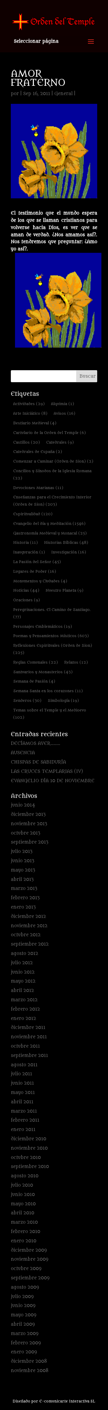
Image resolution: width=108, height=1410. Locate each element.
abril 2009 (23, 1324)
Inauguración (29, 552)
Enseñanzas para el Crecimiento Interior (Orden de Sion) (52, 501)
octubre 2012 (25, 934)
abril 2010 (22, 1213)
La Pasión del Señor (37, 561)
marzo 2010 (24, 1222)
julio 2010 (22, 1185)
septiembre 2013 (29, 842)
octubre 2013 (25, 833)
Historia (25, 542)
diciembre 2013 (28, 814)
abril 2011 (22, 1102)
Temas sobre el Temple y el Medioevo (49, 714)
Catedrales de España (37, 451)
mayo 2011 (23, 1092)
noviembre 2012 (29, 925)
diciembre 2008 (29, 1361)
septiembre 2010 (30, 1166)
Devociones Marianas (38, 487)
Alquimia (62, 403)
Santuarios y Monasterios (43, 672)
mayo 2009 (23, 1315)
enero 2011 (23, 1129)
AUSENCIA (23, 752)
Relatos (76, 662)
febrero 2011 (25, 1120)
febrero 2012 (25, 1009)
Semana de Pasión (34, 681)
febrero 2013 (25, 897)
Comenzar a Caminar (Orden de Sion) (53, 461)
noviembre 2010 (29, 1148)
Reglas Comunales (35, 662)
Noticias (26, 590)
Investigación (68, 552)
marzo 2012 (24, 999)
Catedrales (60, 442)
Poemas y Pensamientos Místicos (51, 636)
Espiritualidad (32, 514)
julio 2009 (22, 1296)
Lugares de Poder (34, 571)
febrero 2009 (26, 1343)
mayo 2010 (23, 1204)
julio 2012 (22, 962)
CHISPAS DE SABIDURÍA (38, 762)
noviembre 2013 (29, 823)
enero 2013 (23, 907)
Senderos (27, 700)
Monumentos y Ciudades (40, 581)
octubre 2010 (26, 1157)
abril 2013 (22, 879)
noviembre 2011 (29, 1037)
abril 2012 (22, 990)
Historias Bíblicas (66, 542)
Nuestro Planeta (64, 590)
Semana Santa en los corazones (48, 691)
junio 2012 (22, 972)
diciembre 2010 (28, 1139)
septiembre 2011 (29, 1055)
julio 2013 (21, 851)
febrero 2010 (25, 1231)
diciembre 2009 (29, 1250)
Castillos (26, 442)
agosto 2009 (25, 1287)
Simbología (63, 700)
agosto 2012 (24, 953)
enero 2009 (24, 1352)
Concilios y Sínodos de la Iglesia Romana (52, 474)
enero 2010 (23, 1241)
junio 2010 (23, 1194)
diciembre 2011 (28, 1027)
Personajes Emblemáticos (42, 626)
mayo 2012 (23, 981)
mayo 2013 (23, 870)
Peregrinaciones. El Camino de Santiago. (52, 613)
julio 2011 (21, 1074)
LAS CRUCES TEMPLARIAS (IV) (47, 771)
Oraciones (26, 600)
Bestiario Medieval (34, 423)
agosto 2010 (24, 1176)
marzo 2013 (24, 888)
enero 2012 (23, 1018)
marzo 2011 (24, 1111)
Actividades (29, 403)
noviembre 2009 (29, 1259)
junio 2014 (23, 805)
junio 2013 (22, 860)
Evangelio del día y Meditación (49, 523)
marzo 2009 (24, 1333)
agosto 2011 (24, 1065)
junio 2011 (22, 1083)
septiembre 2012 (30, 944)
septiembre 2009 (30, 1278)
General (63, 93)
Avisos (64, 413)
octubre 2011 (25, 1046)
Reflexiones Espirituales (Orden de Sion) (52, 649)
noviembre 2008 (30, 1370)
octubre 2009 (26, 1268)
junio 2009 (23, 1305)
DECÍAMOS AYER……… (35, 743)
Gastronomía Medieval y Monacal (50, 533)
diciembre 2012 (28, 916)
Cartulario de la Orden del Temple (49, 432)
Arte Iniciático (30, 413)
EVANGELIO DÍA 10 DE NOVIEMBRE (52, 780)
